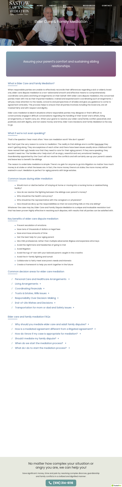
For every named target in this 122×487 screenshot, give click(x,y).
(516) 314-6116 (63, 483)
